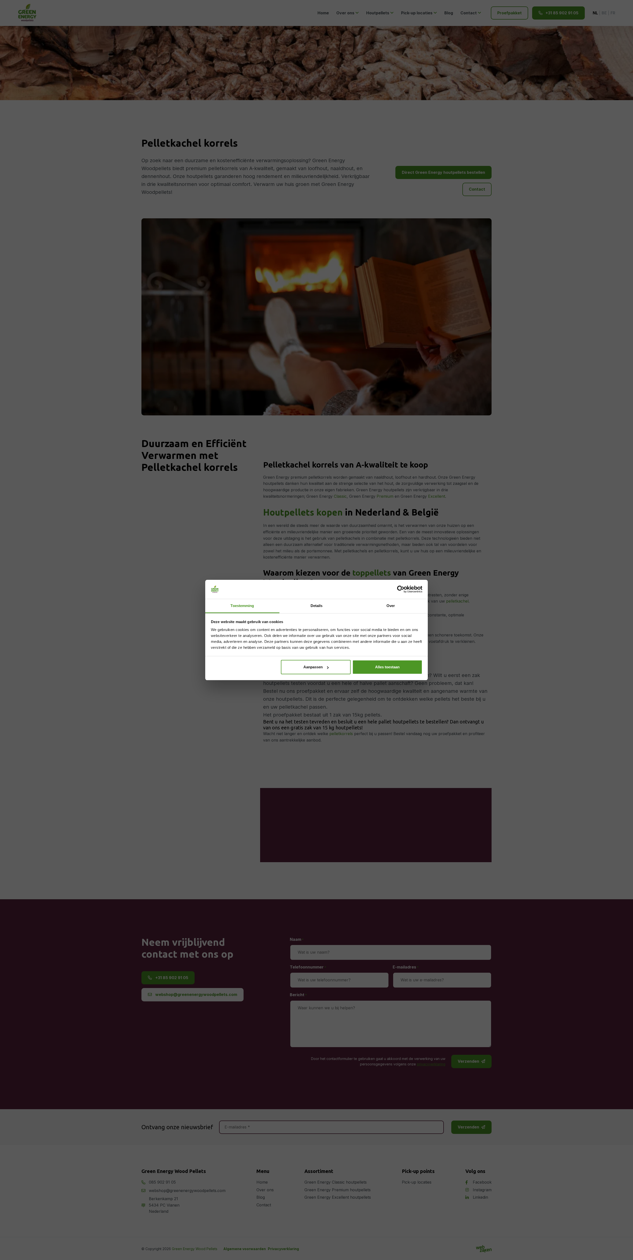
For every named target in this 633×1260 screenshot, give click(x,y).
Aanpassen (313, 667)
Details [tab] (317, 606)
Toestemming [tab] (242, 606)
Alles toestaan (387, 667)
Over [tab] (390, 606)
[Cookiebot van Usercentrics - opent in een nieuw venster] (400, 589)
